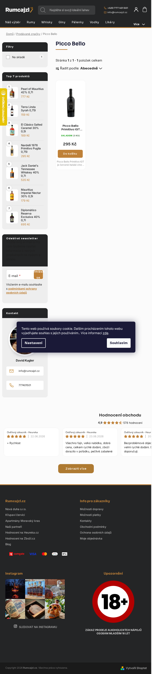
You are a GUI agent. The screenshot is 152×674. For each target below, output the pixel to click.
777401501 (25, 385)
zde (105, 333)
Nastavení (33, 343)
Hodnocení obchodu (120, 415)
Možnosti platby (90, 514)
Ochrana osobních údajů (95, 532)
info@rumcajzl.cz (117, 12)
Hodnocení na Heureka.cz (22, 532)
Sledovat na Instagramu (38, 627)
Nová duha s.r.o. (15, 509)
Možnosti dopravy (92, 509)
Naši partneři (13, 526)
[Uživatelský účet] (136, 9)
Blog (8, 544)
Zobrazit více (76, 468)
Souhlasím (119, 343)
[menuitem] (13, 22)
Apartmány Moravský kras (22, 520)
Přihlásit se (38, 274)
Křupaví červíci (15, 514)
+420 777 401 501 (117, 8)
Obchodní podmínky (93, 526)
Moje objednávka (91, 538)
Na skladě (27, 57)
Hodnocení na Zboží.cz (20, 538)
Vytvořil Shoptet (136, 668)
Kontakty (86, 520)
